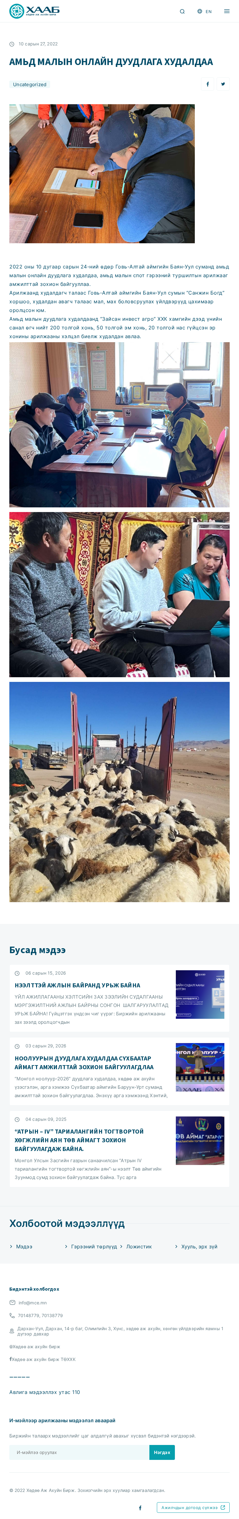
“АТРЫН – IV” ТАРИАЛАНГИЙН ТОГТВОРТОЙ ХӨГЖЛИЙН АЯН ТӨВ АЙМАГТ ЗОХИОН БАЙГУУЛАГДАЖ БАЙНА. (79, 1140)
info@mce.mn (33, 1302)
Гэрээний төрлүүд (94, 1246)
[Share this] (207, 84)
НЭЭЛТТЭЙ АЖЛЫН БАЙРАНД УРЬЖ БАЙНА (77, 985)
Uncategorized (29, 84)
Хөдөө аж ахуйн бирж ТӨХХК (44, 1359)
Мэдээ (24, 1246)
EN (209, 11)
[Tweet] (223, 84)
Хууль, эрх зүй (199, 1246)
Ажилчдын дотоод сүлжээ (190, 1507)
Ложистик (139, 1246)
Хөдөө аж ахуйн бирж (36, 1346)
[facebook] (140, 1507)
